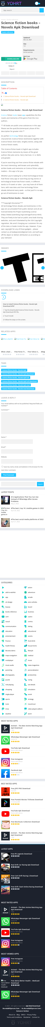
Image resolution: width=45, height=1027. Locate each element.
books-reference (12, 19)
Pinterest (22, 73)
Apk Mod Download (33, 1006)
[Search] (41, 10)
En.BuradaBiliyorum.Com (31, 1008)
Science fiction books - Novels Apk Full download (19, 381)
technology (14, 136)
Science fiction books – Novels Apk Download (20, 96)
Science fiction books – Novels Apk (16, 100)
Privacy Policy (31, 1015)
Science (4, 115)
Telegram (31, 73)
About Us (12, 1015)
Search (40, 484)
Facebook (5, 73)
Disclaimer (26, 1017)
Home (3, 19)
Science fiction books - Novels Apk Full (15, 378)
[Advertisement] (22, 554)
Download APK (13, 59)
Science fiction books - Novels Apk (14, 370)
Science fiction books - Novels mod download (18, 389)
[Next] (43, 268)
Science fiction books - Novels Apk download (18, 374)
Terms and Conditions (14, 1017)
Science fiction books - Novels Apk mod (16, 385)
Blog (18, 1015)
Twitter (14, 73)
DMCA (23, 1015)
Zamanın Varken (22, 1011)
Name (3, 437)
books (15, 115)
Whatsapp (40, 73)
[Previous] (2, 268)
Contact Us (35, 1017)
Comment (5, 410)
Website (4, 457)
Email (3, 447)
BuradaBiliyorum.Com (11, 1008)
